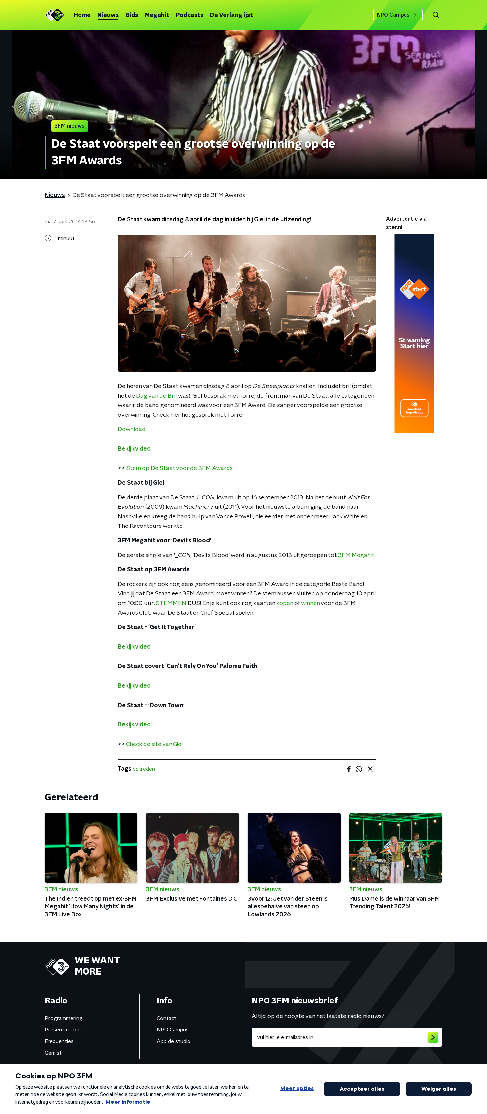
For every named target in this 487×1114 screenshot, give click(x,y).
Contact (166, 1018)
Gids (131, 15)
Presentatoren (63, 1029)
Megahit (157, 15)
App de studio (173, 1041)
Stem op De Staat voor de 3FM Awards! (180, 468)
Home (82, 15)
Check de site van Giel (154, 744)
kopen (284, 603)
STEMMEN (171, 603)
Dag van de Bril (156, 396)
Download (132, 429)
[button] (435, 15)
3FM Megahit (356, 555)
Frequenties (59, 1041)
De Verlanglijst (231, 15)
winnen (310, 603)
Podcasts (189, 15)
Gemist (53, 1053)
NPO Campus (393, 15)
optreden (144, 769)
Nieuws (108, 15)
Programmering (63, 1018)
